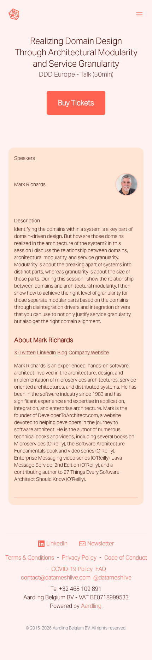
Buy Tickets (76, 102)
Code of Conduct (125, 557)
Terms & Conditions (29, 557)
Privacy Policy (79, 557)
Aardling (91, 606)
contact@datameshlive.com (55, 577)
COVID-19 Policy (72, 569)
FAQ (100, 569)
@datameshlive (112, 577)
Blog (62, 352)
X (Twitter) (25, 352)
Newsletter (100, 543)
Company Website (89, 352)
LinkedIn (46, 352)
